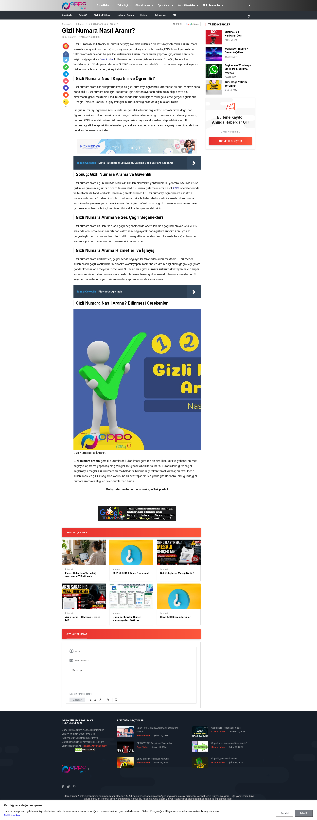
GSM (176, 188)
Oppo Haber (103, 5)
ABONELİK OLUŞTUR (230, 141)
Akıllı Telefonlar (211, 5)
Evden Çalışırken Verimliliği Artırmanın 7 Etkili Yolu (81, 575)
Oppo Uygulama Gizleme (224, 758)
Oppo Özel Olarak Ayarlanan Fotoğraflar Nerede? (157, 730)
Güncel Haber (142, 5)
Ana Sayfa (67, 15)
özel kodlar (107, 59)
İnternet (80, 24)
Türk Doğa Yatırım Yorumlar (236, 83)
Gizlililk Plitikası (102, 15)
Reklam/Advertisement (95, 745)
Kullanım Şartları (125, 15)
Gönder (77, 699)
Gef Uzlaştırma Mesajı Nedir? (177, 573)
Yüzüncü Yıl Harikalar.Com (233, 33)
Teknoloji (122, 5)
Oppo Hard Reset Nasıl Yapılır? (227, 727)
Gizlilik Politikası (12, 815)
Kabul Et (303, 813)
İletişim (144, 15)
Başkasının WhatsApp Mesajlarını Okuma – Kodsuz (238, 69)
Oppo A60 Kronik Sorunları (175, 617)
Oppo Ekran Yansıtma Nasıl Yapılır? (229, 743)
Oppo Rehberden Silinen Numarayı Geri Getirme (127, 619)
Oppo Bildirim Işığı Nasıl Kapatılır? (153, 758)
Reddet (285, 813)
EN (174, 15)
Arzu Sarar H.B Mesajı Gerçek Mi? (82, 619)
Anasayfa (67, 24)
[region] (158, 810)
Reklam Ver (160, 15)
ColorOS (83, 15)
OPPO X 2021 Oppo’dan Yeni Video (155, 743)
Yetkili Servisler (186, 5)
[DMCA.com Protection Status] (84, 750)
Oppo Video (164, 5)
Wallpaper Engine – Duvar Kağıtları (236, 50)
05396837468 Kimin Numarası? (131, 573)
